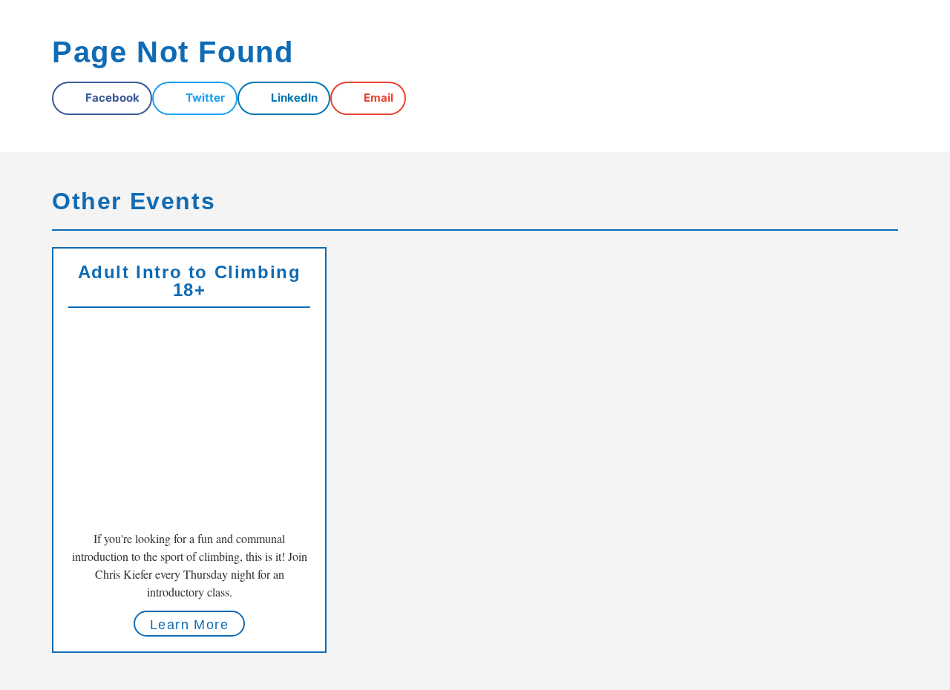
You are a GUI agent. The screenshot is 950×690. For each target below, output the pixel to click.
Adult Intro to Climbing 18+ (189, 281)
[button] (102, 98)
